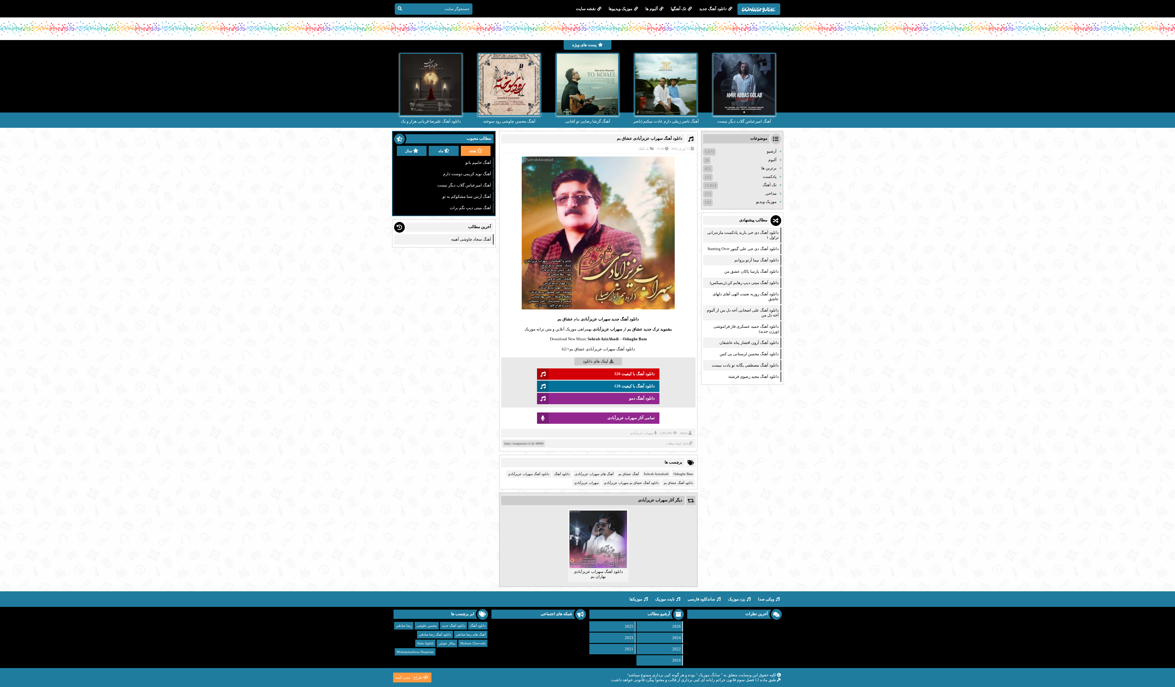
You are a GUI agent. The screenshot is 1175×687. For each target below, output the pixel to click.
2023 (629, 637)
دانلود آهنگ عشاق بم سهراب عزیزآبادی (631, 483)
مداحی (771, 193)
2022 (676, 649)
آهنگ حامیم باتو (478, 162)
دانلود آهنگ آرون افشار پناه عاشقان (749, 342)
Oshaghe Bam (683, 474)
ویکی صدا (766, 599)
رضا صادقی (404, 625)
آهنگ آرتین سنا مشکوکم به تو (466, 196)
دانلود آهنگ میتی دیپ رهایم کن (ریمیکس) (744, 282)
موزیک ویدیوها (620, 8)
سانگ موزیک (709, 675)
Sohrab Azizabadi (656, 474)
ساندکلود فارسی (701, 599)
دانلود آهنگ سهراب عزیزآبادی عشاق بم (649, 138)
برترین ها (769, 168)
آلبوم (772, 159)
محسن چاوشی (426, 625)
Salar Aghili (425, 643)
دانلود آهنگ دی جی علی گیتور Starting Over (743, 248)
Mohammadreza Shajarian (415, 652)
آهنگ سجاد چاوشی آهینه (471, 239)
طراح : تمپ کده (409, 677)
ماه (440, 151)
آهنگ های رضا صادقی (471, 634)
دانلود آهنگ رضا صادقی (435, 634)
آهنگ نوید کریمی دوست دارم (467, 174)
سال (408, 151)
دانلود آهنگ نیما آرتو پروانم (756, 260)
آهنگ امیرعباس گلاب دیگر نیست (464, 185)
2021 (629, 649)
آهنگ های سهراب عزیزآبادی (594, 474)
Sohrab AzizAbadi (603, 339)
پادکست (770, 176)
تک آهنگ (643, 148)
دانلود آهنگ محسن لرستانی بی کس (749, 354)
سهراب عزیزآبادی (595, 319)
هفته (472, 151)
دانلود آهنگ (562, 474)
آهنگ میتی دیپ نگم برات (470, 207)
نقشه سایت (586, 8)
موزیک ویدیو (766, 201)
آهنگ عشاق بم (628, 474)
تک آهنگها (678, 8)
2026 (676, 626)
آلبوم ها (651, 8)
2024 (676, 637)
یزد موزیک (736, 599)
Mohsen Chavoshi (473, 643)
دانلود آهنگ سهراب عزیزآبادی (528, 474)
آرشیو (772, 151)
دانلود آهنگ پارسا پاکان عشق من (751, 271)
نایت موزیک (665, 599)
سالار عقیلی (446, 643)
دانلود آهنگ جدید (713, 8)
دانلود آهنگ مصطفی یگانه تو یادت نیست (745, 365)
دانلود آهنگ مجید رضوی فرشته (753, 376)
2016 (676, 660)
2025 (629, 626)
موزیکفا (635, 599)
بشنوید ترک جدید (657, 329)
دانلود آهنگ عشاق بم (678, 483)
